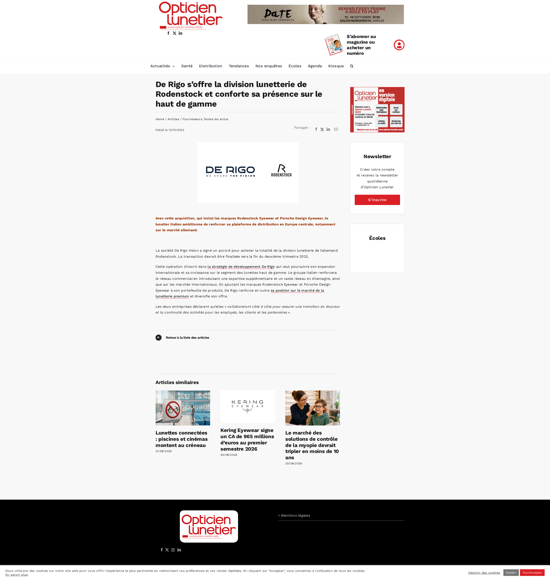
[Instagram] (172, 549)
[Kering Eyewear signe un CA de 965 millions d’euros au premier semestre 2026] (247, 392)
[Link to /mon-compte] (399, 45)
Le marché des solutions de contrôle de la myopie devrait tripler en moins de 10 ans (312, 445)
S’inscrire (377, 199)
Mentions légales (295, 515)
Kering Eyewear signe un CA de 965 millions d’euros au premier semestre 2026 (247, 439)
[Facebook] (316, 129)
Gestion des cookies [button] (484, 573)
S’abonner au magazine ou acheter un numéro (361, 45)
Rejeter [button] (511, 572)
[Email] (336, 129)
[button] (351, 66)
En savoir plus (16, 575)
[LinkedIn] (328, 129)
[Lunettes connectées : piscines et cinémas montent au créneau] (183, 392)
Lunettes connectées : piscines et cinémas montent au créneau (182, 439)
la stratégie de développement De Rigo (241, 267)
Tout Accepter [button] (532, 572)
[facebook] (168, 33)
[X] (322, 129)
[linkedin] (180, 33)
